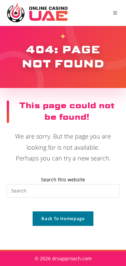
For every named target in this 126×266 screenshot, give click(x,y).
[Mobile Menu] (116, 13)
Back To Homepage (62, 218)
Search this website (63, 179)
